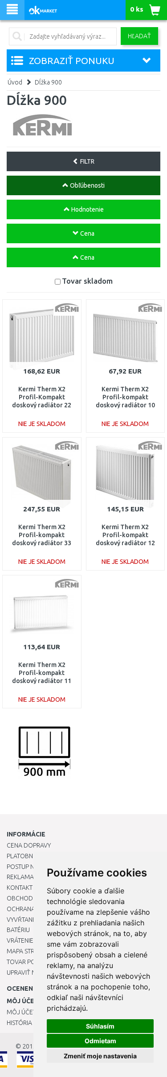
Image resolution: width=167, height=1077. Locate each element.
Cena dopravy (29, 845)
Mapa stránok (29, 951)
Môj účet (21, 1012)
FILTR (86, 161)
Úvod (15, 82)
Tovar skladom (87, 281)
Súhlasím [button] (100, 1026)
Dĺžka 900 (48, 82)
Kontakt (20, 887)
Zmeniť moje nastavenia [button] (100, 1056)
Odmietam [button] (100, 1041)
